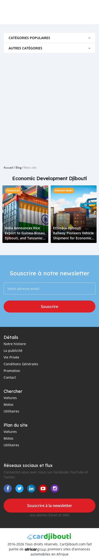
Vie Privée (11, 357)
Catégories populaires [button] (29, 37)
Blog (19, 167)
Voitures (10, 397)
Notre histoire (15, 344)
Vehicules (13, 190)
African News (64, 190)
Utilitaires (11, 411)
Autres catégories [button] (25, 48)
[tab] (49, 38)
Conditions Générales (21, 364)
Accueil (8, 167)
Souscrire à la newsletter (49, 505)
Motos (8, 404)
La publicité (13, 350)
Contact (10, 377)
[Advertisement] (49, 107)
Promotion (12, 370)
